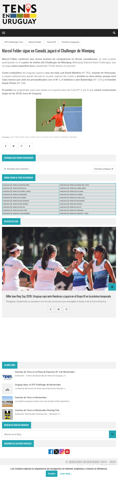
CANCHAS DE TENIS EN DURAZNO (15, 194)
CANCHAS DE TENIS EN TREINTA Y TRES (74, 213)
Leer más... (66, 473)
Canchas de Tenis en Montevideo (31, 397)
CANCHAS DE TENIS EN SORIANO (71, 210)
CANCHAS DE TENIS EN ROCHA (14, 207)
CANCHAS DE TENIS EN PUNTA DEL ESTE (74, 185)
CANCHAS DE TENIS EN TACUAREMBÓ (16, 213)
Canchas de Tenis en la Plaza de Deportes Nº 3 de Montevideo (45, 372)
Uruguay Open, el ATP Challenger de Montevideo (38, 384)
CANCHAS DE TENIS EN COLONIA (71, 191)
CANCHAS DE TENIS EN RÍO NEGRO (15, 204)
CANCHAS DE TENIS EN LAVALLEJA (72, 197)
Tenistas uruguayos (70, 42)
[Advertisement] (59, 340)
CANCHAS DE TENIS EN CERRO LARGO (17, 191)
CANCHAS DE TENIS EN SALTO (70, 207)
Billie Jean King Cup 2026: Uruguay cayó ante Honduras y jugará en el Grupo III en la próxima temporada (58, 296)
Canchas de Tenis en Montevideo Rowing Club (37, 410)
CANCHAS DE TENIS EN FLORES (71, 194)
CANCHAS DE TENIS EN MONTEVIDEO (16, 185)
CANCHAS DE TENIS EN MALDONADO (16, 201)
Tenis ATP (51, 42)
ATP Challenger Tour (13, 42)
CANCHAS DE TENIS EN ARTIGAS (14, 188)
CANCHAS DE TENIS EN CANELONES (73, 188)
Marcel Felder (35, 42)
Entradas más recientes (18, 169)
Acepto (51, 473)
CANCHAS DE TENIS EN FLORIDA (14, 197)
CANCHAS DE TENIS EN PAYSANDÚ (72, 201)
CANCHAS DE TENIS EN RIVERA (71, 204)
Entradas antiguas (102, 169)
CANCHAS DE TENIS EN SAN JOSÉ (15, 210)
